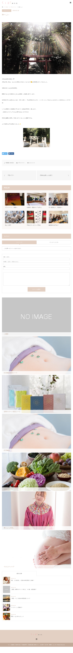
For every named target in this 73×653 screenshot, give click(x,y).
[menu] (70, 2)
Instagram (36, 639)
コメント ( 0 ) (19, 242)
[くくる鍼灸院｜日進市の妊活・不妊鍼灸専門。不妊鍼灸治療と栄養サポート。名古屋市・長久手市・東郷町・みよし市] (10, 2)
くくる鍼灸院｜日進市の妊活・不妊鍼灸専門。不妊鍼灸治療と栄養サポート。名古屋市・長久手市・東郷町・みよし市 (32, 644)
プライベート (13, 7)
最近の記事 (19, 573)
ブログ (6, 7)
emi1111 (12, 162)
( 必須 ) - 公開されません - (11, 261)
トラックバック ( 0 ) (53, 242)
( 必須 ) (6, 256)
